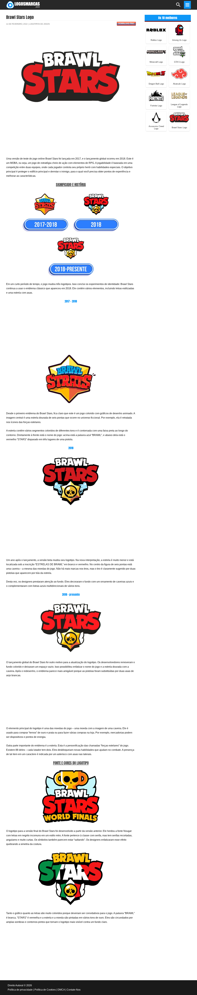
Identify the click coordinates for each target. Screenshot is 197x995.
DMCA (61, 989)
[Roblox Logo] (156, 29)
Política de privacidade (20, 989)
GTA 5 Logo (179, 62)
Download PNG (126, 23)
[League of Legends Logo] (179, 95)
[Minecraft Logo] (156, 51)
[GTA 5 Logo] (179, 51)
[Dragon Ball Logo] (156, 73)
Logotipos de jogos (39, 24)
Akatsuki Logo (179, 84)
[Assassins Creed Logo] (156, 117)
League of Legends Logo (179, 105)
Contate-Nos (73, 989)
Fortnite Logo (156, 106)
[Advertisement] (71, 39)
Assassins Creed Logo (156, 127)
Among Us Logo (179, 40)
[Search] (178, 6)
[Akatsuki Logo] (179, 73)
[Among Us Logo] (179, 29)
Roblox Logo (156, 40)
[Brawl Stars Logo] (179, 117)
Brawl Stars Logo (179, 127)
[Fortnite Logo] (156, 95)
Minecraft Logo (156, 62)
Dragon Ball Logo (156, 84)
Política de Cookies (45, 989)
